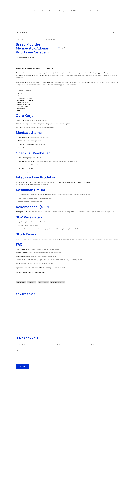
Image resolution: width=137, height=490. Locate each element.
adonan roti (31, 282)
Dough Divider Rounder (23, 272)
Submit (22, 366)
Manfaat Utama (22, 96)
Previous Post (22, 32)
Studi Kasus (21, 108)
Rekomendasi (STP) (24, 104)
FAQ (19, 110)
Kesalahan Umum (23, 102)
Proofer (34, 272)
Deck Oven (41, 272)
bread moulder (43, 282)
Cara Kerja (21, 94)
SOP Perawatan (22, 106)
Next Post (116, 32)
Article (32, 57)
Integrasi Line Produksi (25, 100)
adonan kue (21, 282)
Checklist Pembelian (24, 98)
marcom (24, 57)
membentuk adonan (57, 282)
